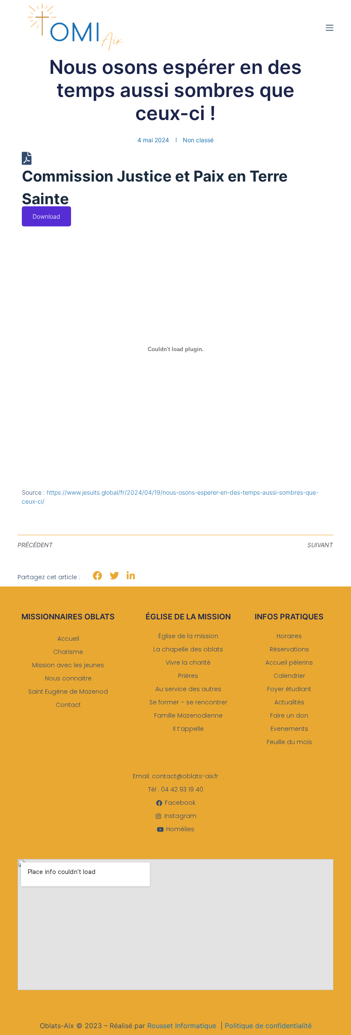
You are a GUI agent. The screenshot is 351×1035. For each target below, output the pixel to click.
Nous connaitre (68, 678)
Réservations (289, 649)
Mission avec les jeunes (68, 665)
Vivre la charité (188, 662)
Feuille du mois (289, 742)
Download (46, 216)
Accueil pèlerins (289, 662)
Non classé (198, 140)
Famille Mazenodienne (188, 715)
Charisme (68, 652)
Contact (68, 705)
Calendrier (289, 675)
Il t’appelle (188, 728)
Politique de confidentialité (268, 1025)
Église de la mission (188, 636)
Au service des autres (188, 689)
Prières (188, 675)
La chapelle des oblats (188, 649)
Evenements (289, 728)
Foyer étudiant (289, 689)
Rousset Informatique (181, 1025)
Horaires (289, 636)
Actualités (289, 702)
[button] (98, 576)
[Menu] (329, 28)
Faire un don (289, 715)
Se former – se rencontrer (188, 702)
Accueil (68, 638)
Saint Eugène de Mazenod (68, 691)
